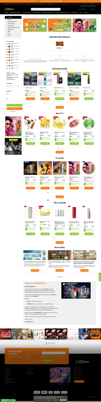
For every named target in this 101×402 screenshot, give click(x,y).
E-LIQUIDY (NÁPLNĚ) (11, 23)
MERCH (9, 31)
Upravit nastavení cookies (27, 396)
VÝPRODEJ (9, 35)
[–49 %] (30, 213)
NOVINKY (9, 19)
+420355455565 (78, 372)
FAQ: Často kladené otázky (41, 3)
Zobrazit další (59, 107)
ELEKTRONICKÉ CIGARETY (12, 21)
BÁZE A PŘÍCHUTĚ (11, 25)
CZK (93, 3)
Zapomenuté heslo (13, 111)
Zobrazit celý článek (35, 270)
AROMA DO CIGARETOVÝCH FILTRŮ (14, 27)
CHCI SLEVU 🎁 (99, 277)
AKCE (9, 33)
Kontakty (6, 383)
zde (55, 398)
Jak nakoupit (29, 370)
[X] (77, 377)
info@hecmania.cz (79, 370)
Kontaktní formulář (79, 381)
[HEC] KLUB (7, 3)
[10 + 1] (74, 168)
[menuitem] (7, 12)
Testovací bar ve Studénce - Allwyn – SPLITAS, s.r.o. (12, 75)
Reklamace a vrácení (30, 373)
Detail (30, 98)
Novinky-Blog (28, 3)
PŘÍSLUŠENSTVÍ (10, 29)
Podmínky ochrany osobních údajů (10, 382)
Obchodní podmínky (51, 3)
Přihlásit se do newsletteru (47, 360)
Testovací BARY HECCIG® (10, 79)
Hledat (59, 9)
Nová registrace (14, 108)
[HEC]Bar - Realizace (21, 3)
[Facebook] (74, 377)
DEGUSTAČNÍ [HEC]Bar (60, 386)
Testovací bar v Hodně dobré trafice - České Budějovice (12, 77)
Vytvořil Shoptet (85, 396)
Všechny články (59, 276)
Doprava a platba (30, 372)
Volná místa (34, 3)
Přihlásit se (14, 105)
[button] (45, 103)
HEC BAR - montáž (13, 3)
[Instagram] (79, 377)
